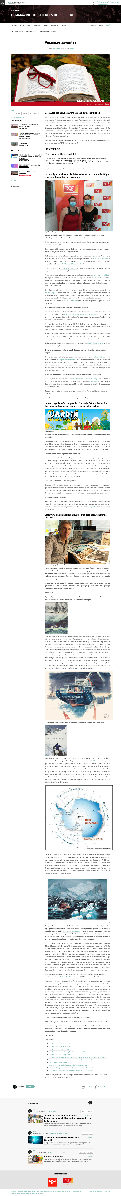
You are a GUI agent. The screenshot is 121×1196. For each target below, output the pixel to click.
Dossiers (45, 25)
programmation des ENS (67, 359)
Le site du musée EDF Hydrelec (60, 1046)
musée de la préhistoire (68, 268)
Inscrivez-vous (115, 2)
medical (85, 1133)
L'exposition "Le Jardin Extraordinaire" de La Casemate (68, 1065)
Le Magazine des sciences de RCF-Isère (42, 15)
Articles (22, 25)
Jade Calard (24, 145)
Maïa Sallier (56, 49)
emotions (82, 1152)
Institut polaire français (99, 761)
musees (35, 113)
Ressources (54, 25)
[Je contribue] (93, 3)
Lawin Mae (24, 129)
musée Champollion (71, 300)
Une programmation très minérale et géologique (81, 314)
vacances (18, 113)
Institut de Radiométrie (60, 977)
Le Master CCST (52, 1112)
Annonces (37, 25)
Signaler (16, 186)
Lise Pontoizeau (25, 139)
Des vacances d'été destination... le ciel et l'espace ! (30, 173)
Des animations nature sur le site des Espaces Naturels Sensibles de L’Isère (75, 1059)
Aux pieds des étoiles (71, 931)
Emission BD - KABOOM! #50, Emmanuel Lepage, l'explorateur (71, 1070)
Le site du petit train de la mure (60, 1049)
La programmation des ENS (59, 1062)
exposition (93, 506)
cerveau (90, 1152)
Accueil (14, 25)
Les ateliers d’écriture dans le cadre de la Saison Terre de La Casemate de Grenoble (78, 1057)
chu (91, 1133)
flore (83, 1111)
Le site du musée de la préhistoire (61, 1044)
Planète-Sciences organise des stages (85, 378)
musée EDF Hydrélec (100, 258)
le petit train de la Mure (100, 275)
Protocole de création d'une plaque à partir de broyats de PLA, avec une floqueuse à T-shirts (29, 134)
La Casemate (39, 1193)
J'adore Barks (23, 143)
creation (90, 1111)
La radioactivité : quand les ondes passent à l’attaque (28, 125)
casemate (25, 113)
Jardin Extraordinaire (95, 343)
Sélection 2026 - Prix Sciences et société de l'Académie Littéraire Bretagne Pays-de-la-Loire (30, 156)
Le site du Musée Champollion (60, 1054)
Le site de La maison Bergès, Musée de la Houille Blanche (69, 1052)
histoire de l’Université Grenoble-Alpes (69, 264)
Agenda (29, 25)
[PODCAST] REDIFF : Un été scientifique (30, 165)
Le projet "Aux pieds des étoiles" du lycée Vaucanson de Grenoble (72, 1067)
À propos (63, 25)
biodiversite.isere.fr (99, 357)
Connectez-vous (103, 2)
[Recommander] (95, 1087)
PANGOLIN (95, 381)
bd (30, 113)
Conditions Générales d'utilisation (99, 1191)
